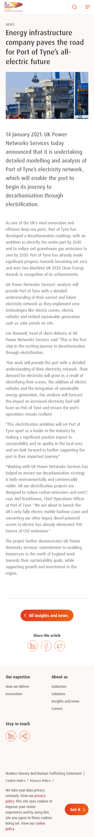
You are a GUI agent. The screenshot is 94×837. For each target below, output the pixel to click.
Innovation (14, 693)
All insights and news (48, 615)
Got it (75, 809)
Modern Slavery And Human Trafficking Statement (44, 773)
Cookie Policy (16, 780)
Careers (57, 708)
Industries (59, 686)
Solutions (58, 693)
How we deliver (17, 686)
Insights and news (65, 701)
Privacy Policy (40, 780)
